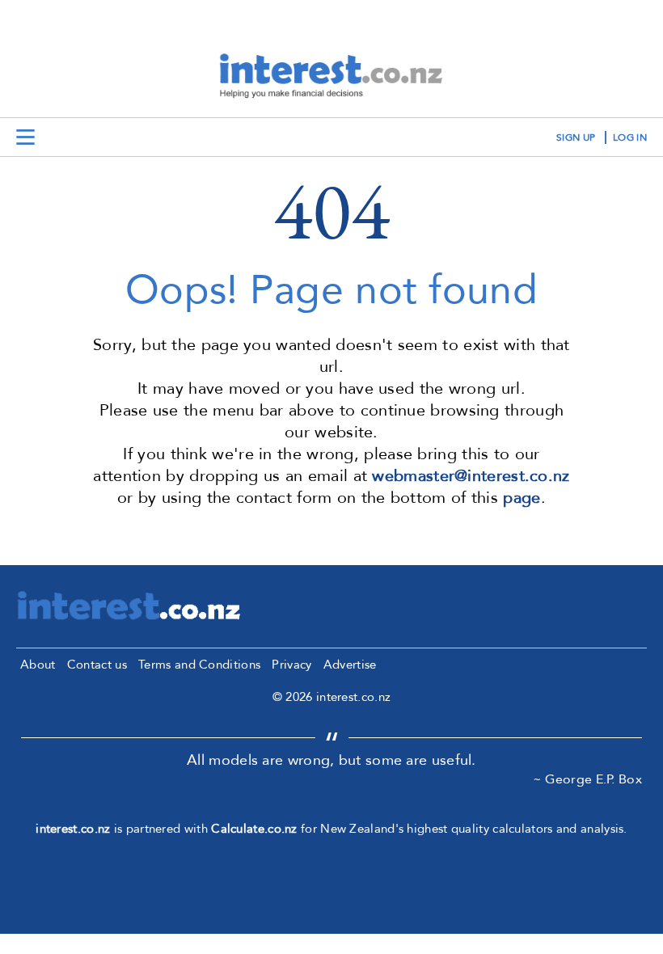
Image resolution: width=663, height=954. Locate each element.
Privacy (291, 664)
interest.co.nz (73, 829)
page (521, 498)
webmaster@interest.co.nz (470, 476)
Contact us (97, 664)
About (38, 664)
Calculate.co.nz (254, 829)
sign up (575, 137)
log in (630, 137)
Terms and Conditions (199, 664)
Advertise (350, 664)
